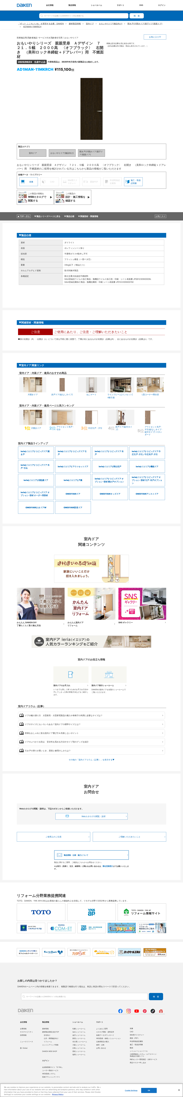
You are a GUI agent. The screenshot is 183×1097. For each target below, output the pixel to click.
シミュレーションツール (139, 1051)
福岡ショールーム (78, 1054)
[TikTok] (153, 1012)
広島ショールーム (78, 1048)
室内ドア (33, 153)
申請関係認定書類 (136, 1041)
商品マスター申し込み (138, 1063)
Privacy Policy (57, 1094)
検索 (137, 16)
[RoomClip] (161, 1012)
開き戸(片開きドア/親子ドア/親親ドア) (91, 153)
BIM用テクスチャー (137, 1035)
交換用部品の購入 (102, 1042)
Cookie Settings (131, 1090)
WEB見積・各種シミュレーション (108, 1038)
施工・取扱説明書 (136, 1045)
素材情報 (45, 1029)
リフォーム (48, 1042)
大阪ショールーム (78, 1045)
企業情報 (23, 1029)
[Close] (179, 1090)
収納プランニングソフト (51, 1077)
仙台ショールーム (78, 1032)
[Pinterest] (145, 1012)
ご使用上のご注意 (53, 836)
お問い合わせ (101, 1048)
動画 (131, 1048)
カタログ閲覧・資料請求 (105, 1032)
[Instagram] (128, 1012)
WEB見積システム (48, 1074)
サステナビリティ (26, 1032)
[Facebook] (120, 1012)
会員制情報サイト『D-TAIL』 (52, 1067)
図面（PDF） (134, 1038)
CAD (131, 1032)
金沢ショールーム (78, 1035)
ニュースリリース (26, 1042)
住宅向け (47, 1035)
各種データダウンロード (105, 1035)
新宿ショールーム (78, 1038)
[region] (91, 1090)
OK (149, 1090)
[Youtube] (136, 1012)
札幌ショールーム (78, 1029)
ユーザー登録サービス (50, 1070)
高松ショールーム (78, 1051)
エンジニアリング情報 (50, 1045)
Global (25, 1048)
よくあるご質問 (102, 1029)
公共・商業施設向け (51, 1038)
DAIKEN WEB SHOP (49, 1051)
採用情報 (23, 1035)
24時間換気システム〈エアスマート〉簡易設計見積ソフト (144, 1055)
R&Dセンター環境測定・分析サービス (143, 1059)
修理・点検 (100, 1045)
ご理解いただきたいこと (129, 836)
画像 (131, 1028)
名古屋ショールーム (79, 1042)
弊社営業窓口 (108, 866)
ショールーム (77, 1022)
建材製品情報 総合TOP (50, 1032)
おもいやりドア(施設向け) (62, 153)
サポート (99, 1022)
